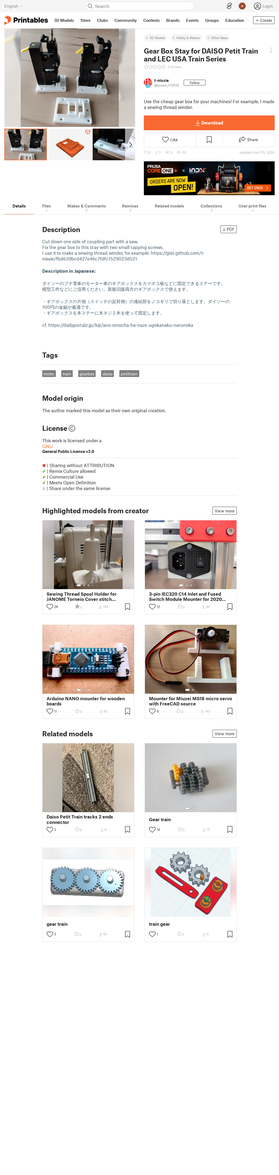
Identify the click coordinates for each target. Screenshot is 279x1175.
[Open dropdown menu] (271, 50)
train (67, 373)
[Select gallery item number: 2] (84, 585)
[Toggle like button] (50, 606)
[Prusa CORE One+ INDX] (209, 178)
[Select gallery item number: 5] (97, 585)
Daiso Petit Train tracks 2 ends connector (80, 819)
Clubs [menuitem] (102, 20)
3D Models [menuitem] (64, 20)
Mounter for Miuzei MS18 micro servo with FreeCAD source (190, 701)
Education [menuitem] (234, 20)
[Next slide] (130, 144)
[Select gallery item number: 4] (93, 585)
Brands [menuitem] (173, 20)
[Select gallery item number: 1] (79, 585)
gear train (57, 924)
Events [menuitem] (192, 20)
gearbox (87, 373)
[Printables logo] (26, 20)
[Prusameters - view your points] (242, 6)
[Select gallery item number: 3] (88, 585)
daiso (108, 373)
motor (49, 373)
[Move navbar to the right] (247, 20)
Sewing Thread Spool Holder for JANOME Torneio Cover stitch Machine (82, 596)
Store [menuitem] (85, 20)
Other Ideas (219, 38)
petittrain (129, 373)
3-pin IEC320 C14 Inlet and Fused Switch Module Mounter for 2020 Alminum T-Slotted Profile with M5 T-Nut (190, 596)
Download (212, 122)
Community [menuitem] (125, 20)
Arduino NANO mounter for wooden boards (86, 701)
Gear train (160, 819)
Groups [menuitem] (212, 20)
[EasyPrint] (229, 6)
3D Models (157, 38)
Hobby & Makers (188, 38)
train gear (159, 924)
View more (225, 510)
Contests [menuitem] (151, 20)
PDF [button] (231, 229)
